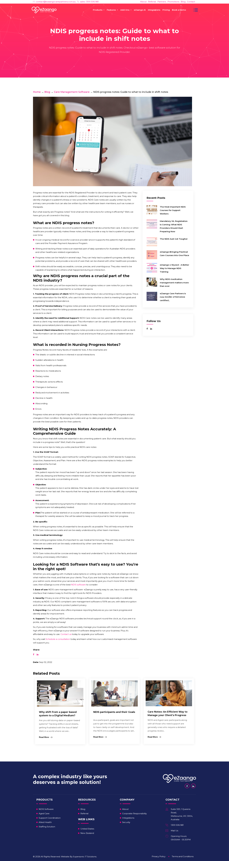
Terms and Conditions (182, 856)
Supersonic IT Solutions (84, 856)
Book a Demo (179, 10)
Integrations (154, 10)
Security (126, 822)
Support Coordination (50, 818)
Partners (161, 1)
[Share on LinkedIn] (37, 654)
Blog (183, 1)
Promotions (173, 1)
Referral (152, 1)
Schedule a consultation (58, 639)
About (143, 1)
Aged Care (44, 813)
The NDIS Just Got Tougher (174, 239)
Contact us (66, 634)
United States (87, 828)
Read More (44, 737)
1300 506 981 (177, 825)
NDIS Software (46, 809)
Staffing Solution (47, 826)
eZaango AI (140, 10)
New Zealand (87, 833)
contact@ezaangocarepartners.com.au (56, 2)
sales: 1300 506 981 (89, 2)
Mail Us (174, 830)
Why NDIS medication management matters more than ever (174, 282)
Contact (191, 1)
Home (37, 92)
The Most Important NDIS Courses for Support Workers (173, 210)
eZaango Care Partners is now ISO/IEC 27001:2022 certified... (173, 297)
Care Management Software (72, 92)
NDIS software (78, 584)
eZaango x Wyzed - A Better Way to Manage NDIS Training (174, 268)
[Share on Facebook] (33, 654)
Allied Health (45, 822)
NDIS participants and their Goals (114, 712)
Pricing (166, 10)
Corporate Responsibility (134, 813)
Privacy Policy (158, 856)
